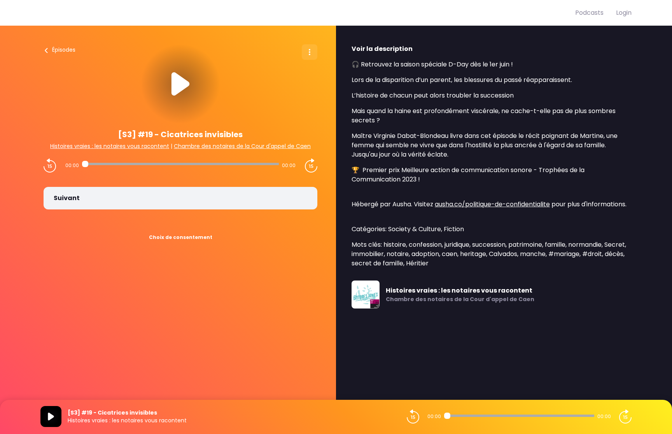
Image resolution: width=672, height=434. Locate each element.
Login (624, 12)
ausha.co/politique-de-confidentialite (492, 204)
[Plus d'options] (309, 52)
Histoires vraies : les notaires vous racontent (109, 146)
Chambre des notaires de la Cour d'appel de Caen (242, 146)
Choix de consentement (180, 237)
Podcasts (589, 12)
